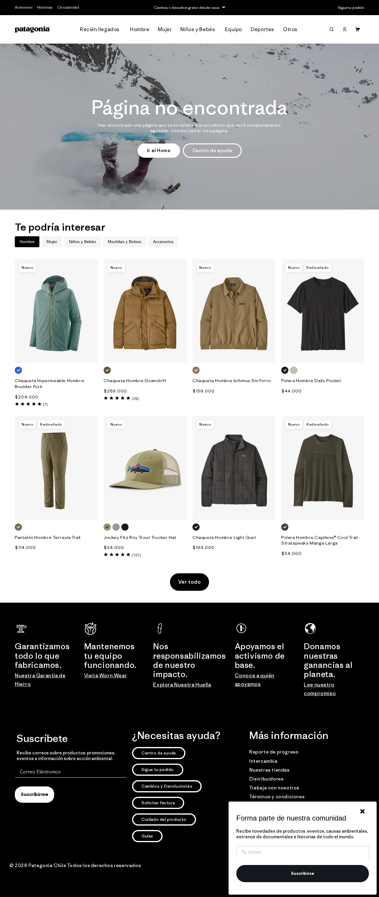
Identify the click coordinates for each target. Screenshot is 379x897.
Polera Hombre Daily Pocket (311, 380)
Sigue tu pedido (158, 769)
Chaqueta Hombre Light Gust (224, 537)
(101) (136, 555)
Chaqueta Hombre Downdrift (135, 380)
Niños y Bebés (82, 241)
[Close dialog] (362, 811)
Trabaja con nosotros (274, 788)
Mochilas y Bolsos (124, 241)
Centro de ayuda (212, 150)
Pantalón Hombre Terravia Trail (48, 537)
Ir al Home (159, 150)
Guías (147, 836)
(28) (135, 398)
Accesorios (163, 241)
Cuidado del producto (164, 819)
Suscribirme (34, 794)
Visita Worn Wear (105, 675)
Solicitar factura (158, 802)
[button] (101, 29)
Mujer (51, 241)
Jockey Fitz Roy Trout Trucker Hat (140, 537)
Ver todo (189, 582)
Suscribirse (302, 874)
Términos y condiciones (276, 796)
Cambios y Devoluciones (167, 786)
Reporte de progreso (273, 752)
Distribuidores (266, 779)
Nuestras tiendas (269, 770)
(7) (45, 404)
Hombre (27, 241)
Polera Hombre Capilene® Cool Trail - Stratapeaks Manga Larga (321, 540)
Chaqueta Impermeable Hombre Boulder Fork (49, 383)
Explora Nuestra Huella (182, 684)
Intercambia (263, 761)
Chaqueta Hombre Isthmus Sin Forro (231, 380)
